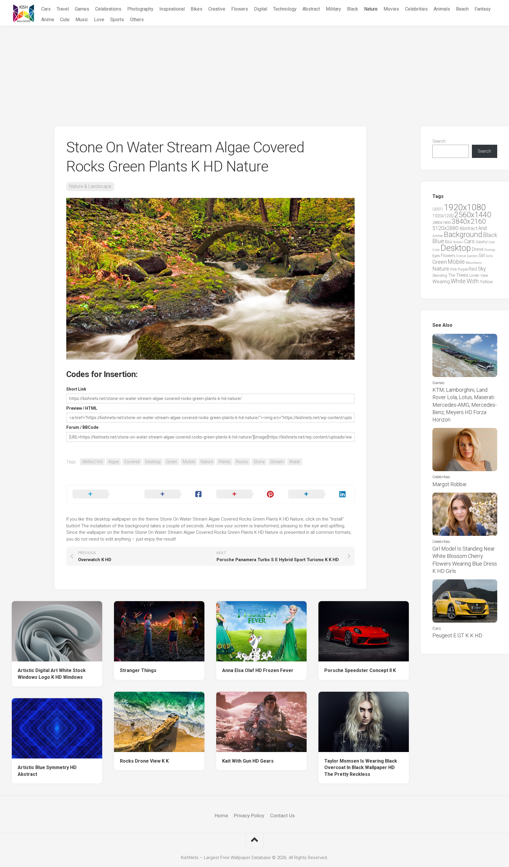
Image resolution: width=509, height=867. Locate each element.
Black (352, 9)
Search (439, 141)
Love (99, 19)
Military (333, 9)
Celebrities (416, 9)
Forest (461, 256)
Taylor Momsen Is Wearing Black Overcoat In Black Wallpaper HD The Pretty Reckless (360, 767)
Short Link (76, 389)
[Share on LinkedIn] (318, 494)
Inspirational (172, 9)
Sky (482, 269)
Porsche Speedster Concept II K (360, 670)
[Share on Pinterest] (246, 494)
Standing (439, 275)
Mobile (189, 461)
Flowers (239, 9)
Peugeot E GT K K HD (457, 635)
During (490, 250)
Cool (491, 242)
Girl (482, 255)
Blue (438, 241)
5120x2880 (445, 228)
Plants (224, 461)
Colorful (481, 242)
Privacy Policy (249, 815)
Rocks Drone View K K (144, 761)
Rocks (242, 461)
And (482, 228)
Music (81, 19)
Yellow (486, 281)
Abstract (311, 9)
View (484, 275)
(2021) (437, 209)
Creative (216, 9)
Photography (140, 9)
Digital (260, 9)
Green (171, 461)
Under (474, 275)
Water (294, 461)
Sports (117, 19)
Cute (65, 19)
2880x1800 (441, 222)
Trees (462, 275)
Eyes (436, 256)
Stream (277, 461)
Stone (259, 461)
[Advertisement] (254, 70)
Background (463, 234)
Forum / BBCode (82, 427)
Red (473, 269)
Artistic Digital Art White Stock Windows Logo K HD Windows (52, 674)
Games (82, 9)
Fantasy (483, 9)
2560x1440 (472, 214)
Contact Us (282, 815)
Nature (371, 9)
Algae (113, 461)
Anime (47, 19)
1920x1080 (465, 207)
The (451, 275)
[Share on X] (102, 494)
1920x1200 (442, 216)
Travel (63, 9)
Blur (448, 241)
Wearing (441, 281)
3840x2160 (92, 461)
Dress (478, 249)
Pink (453, 269)
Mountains (474, 263)
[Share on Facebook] (174, 494)
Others (137, 19)
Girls (489, 256)
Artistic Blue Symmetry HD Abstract (47, 771)
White (458, 281)
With (473, 281)
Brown (458, 242)
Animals (442, 9)
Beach (462, 9)
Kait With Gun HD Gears (248, 761)
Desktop (153, 461)
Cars (46, 9)
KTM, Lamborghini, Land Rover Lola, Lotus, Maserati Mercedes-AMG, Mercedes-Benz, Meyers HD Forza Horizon (464, 405)
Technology (285, 9)
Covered (132, 461)
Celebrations (108, 9)
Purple (463, 269)
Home (221, 815)
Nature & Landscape (90, 186)
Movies (391, 9)
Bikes (196, 9)
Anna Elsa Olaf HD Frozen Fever (257, 670)
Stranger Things (138, 670)
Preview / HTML (81, 408)
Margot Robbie (449, 484)
